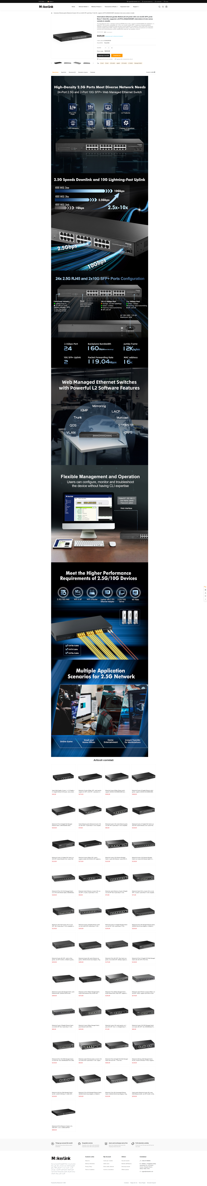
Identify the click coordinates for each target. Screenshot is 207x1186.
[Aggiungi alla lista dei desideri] (74, 782)
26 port (106, 63)
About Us (87, 1160)
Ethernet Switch (83, 6)
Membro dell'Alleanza (126, 1163)
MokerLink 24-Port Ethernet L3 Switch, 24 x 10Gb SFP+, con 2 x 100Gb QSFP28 (62, 1127)
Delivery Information (90, 1163)
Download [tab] (92, 72)
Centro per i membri (108, 1160)
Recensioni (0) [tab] (72, 72)
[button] (51, 63)
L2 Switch (130, 63)
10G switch (112, 63)
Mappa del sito (133, 1182)
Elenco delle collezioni (108, 1166)
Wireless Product (96, 6)
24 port (102, 63)
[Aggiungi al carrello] (74, 786)
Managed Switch (138, 63)
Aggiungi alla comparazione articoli (124, 59)
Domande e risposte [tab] (83, 72)
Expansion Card (124, 6)
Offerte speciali (125, 1169)
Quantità (99, 47)
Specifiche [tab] (63, 72)
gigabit (118, 63)
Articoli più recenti (126, 1166)
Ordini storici (106, 1163)
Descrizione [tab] (55, 72)
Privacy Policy (88, 1166)
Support (135, 6)
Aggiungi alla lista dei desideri (106, 59)
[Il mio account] (163, 6)
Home (73, 6)
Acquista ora (116, 55)
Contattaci (126, 1182)
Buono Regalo (142, 1182)
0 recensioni (109, 32)
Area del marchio (125, 1160)
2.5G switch (124, 63)
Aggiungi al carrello (103, 55)
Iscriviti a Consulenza (108, 1169)
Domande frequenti (151, 1182)
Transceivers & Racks (111, 6)
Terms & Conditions (89, 1169)
